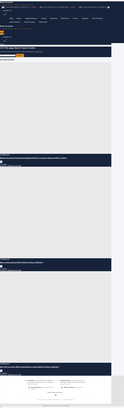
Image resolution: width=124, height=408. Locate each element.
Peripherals (85, 18)
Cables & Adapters (15, 22)
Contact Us (7, 10)
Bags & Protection (97, 18)
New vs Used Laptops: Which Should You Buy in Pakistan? (21, 262)
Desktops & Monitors (31, 18)
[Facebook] (56, 395)
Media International (6, 2)
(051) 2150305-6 (34, 384)
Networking (53, 18)
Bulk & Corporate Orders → (55, 392)
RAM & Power (65, 18)
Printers (75, 18)
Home (11, 18)
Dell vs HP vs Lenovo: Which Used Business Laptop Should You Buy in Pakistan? (29, 367)
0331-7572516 (79, 387)
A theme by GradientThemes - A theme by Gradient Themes (55, 405)
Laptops (18, 18)
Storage (44, 18)
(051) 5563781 (66, 384)
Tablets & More (43, 22)
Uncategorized (4, 154)
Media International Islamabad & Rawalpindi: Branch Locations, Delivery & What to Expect (33, 158)
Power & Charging (29, 22)
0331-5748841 (46, 387)
